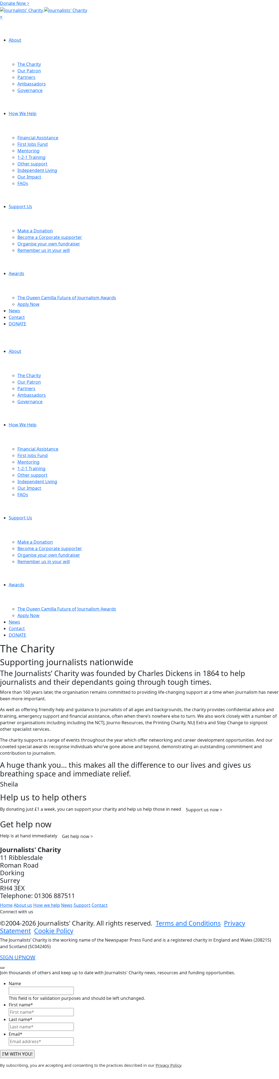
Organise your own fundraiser (48, 244)
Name (15, 983)
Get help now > (77, 836)
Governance (30, 90)
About (15, 40)
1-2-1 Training (31, 157)
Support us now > (204, 810)
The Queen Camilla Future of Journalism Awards (66, 298)
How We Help (23, 113)
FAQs (22, 183)
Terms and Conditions (188, 923)
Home (6, 905)
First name (21, 1005)
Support (82, 905)
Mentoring (28, 151)
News (14, 311)
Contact (17, 317)
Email (15, 1034)
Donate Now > (14, 3)
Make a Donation (35, 231)
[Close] (2, 968)
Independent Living (37, 170)
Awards (16, 273)
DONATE (17, 324)
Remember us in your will (43, 250)
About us (23, 905)
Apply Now (28, 304)
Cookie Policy (53, 930)
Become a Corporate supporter (49, 237)
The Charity (29, 64)
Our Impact (29, 177)
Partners (26, 77)
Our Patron (29, 71)
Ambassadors (31, 84)
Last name (20, 1019)
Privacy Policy (168, 1065)
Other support (32, 164)
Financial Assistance (37, 138)
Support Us (20, 206)
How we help (46, 905)
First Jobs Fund (32, 144)
